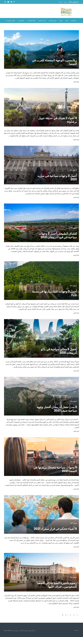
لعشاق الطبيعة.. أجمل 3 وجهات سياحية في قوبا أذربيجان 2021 (58, 235)
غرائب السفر (42, 20)
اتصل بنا (60, 2)
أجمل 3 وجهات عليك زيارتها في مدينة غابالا (54, 293)
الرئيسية (73, 20)
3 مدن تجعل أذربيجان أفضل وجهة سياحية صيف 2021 (57, 409)
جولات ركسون (11, 20)
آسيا (67, 20)
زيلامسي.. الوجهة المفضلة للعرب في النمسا (54, 62)
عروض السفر (52, 20)
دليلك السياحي (31, 20)
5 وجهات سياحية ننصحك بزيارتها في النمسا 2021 (55, 469)
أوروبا (61, 20)
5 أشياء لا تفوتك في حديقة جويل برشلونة (57, 120)
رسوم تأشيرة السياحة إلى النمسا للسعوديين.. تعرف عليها (57, 585)
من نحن (65, 2)
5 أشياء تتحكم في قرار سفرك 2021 (55, 528)
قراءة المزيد (76, 81)
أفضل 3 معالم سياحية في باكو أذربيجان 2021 (59, 351)
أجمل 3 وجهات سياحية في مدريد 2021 (57, 177)
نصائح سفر (21, 20)
